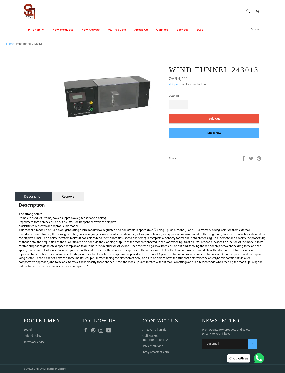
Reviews (68, 196)
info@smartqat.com (155, 352)
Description (33, 196)
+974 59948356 (152, 346)
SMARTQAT (38, 369)
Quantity (175, 95)
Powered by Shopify (55, 369)
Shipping (174, 84)
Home (10, 43)
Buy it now (214, 132)
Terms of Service (34, 342)
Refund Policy (32, 335)
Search (28, 329)
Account (256, 29)
